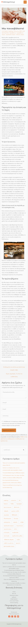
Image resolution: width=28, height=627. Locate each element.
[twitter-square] (18, 616)
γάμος (3, 34)
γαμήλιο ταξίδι (15, 511)
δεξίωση (14, 515)
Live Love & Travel (14, 600)
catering (6, 500)
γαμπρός (6, 515)
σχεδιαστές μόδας (17, 536)
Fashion (6, 503)
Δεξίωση (14, 597)
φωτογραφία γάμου (9, 546)
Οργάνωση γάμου (14, 595)
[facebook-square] (9, 616)
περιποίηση (19, 525)
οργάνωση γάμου (10, 34)
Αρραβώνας (13, 32)
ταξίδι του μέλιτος (8, 543)
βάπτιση (16, 507)
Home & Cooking (14, 602)
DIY (20, 500)
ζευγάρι (16, 518)
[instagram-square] (12, 616)
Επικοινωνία (14, 612)
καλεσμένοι (7, 522)
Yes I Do (14, 593)
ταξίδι (18, 539)
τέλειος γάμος (20, 34)
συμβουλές (15, 532)
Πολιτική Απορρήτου (14, 613)
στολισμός (6, 532)
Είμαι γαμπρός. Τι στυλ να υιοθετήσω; (14, 374)
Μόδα (12, 503)
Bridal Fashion (14, 599)
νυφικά (15, 522)
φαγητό (18, 543)
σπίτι (15, 529)
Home (14, 591)
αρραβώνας (20, 32)
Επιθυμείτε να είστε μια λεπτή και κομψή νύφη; (14, 367)
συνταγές (6, 536)
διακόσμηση (7, 518)
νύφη (22, 522)
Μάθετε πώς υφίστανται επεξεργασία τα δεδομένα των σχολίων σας (14, 439)
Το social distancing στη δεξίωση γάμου (13, 472)
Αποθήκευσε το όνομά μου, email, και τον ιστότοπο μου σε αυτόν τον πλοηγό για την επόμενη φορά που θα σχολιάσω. (14, 423)
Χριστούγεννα (7, 507)
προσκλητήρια (7, 529)
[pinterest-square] (15, 616)
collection (13, 500)
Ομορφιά (19, 503)
